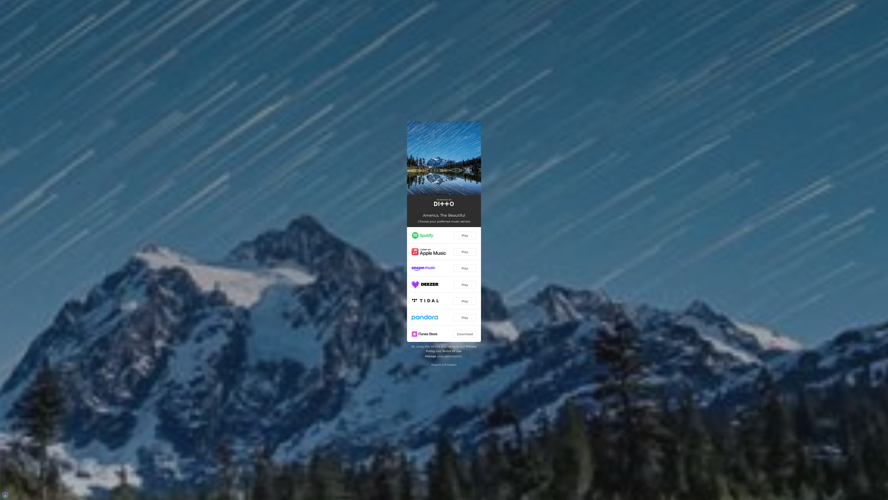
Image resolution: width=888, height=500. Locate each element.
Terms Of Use (452, 351)
